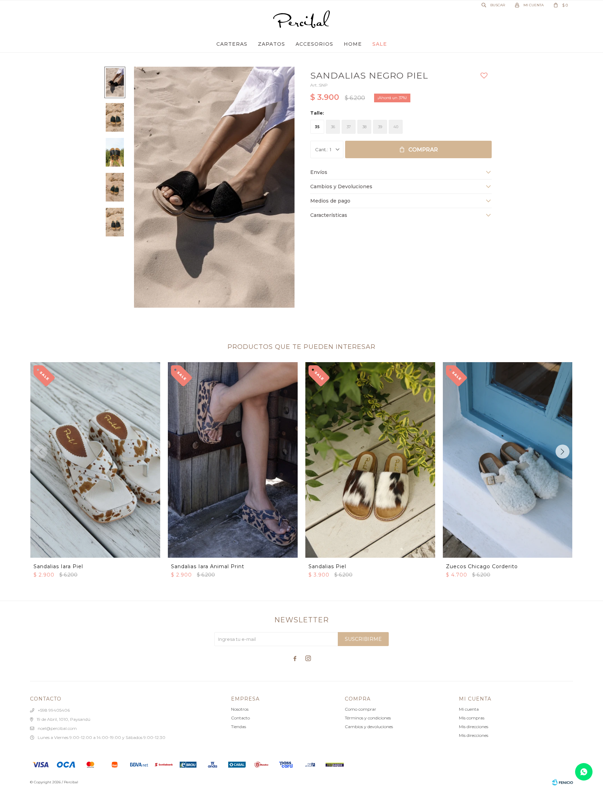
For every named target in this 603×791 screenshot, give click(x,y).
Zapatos (271, 44)
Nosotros (239, 709)
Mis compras (471, 717)
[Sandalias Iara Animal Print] (233, 460)
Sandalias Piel (327, 566)
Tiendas (238, 726)
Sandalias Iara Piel (58, 566)
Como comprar (360, 709)
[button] (563, 451)
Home (353, 44)
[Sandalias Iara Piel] (95, 460)
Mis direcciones (473, 726)
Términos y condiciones (368, 717)
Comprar (423, 149)
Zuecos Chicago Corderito (482, 566)
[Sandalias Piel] (370, 460)
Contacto (240, 717)
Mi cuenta (469, 709)
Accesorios (314, 44)
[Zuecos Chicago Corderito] (507, 460)
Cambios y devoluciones (369, 726)
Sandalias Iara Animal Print (207, 566)
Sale (379, 44)
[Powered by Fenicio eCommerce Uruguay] (562, 782)
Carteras (231, 44)
